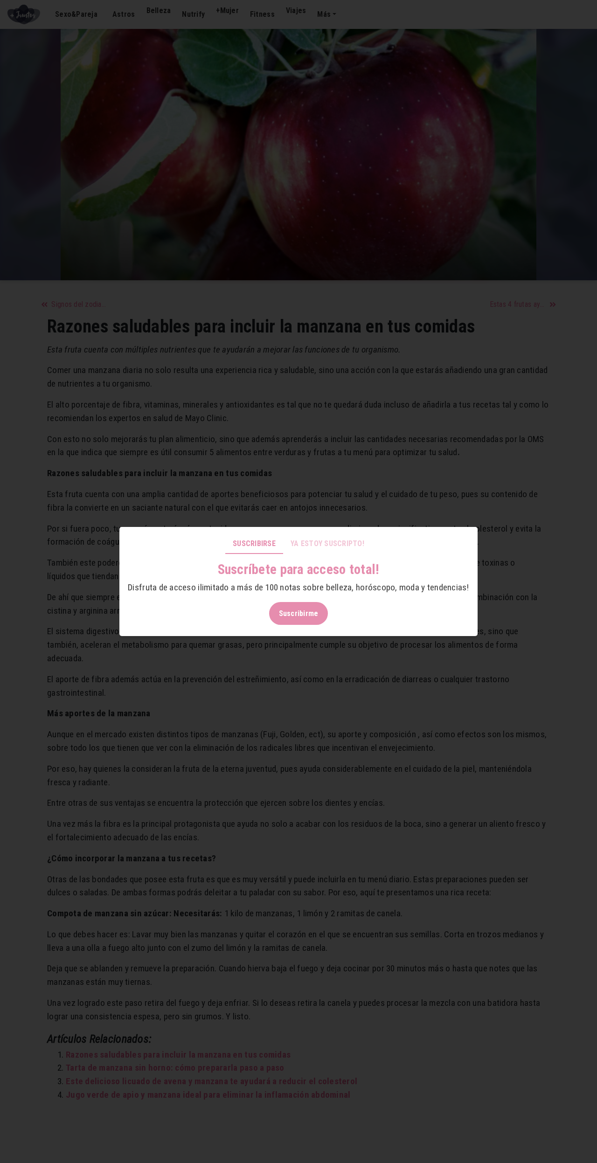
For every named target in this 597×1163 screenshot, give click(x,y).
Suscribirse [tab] (254, 543)
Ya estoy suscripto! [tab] (327, 543)
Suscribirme (299, 613)
